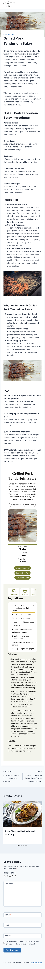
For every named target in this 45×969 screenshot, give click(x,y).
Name (7, 915)
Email (7, 925)
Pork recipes (8, 34)
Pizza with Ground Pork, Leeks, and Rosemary (11, 776)
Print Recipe (16, 505)
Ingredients (14, 594)
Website (8, 936)
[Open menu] (40, 4)
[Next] (39, 822)
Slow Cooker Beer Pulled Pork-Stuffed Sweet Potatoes (33, 776)
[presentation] (22, 814)
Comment (9, 884)
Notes (34, 594)
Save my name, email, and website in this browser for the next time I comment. (22, 943)
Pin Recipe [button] (29, 505)
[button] (34, 605)
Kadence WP (36, 962)
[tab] (18, 845)
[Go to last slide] (6, 822)
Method (25, 594)
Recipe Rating (9, 873)
